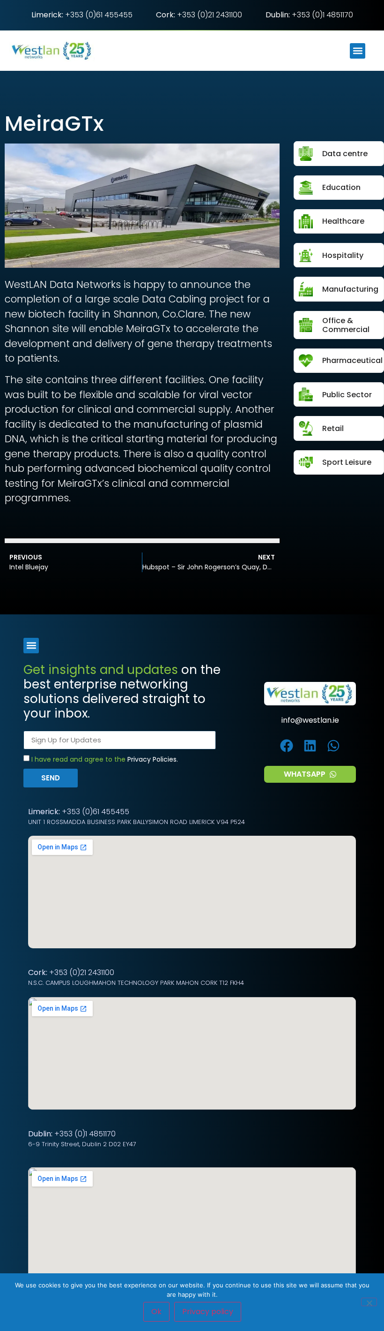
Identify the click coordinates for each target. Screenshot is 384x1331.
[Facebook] (286, 745)
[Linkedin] (310, 745)
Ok (156, 1311)
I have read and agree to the (104, 759)
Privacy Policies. (152, 759)
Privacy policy (207, 1311)
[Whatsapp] (333, 745)
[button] (357, 51)
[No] (369, 1302)
